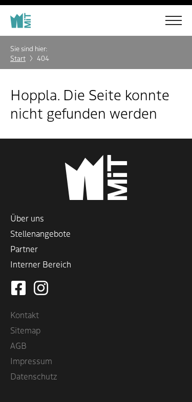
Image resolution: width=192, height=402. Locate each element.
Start (18, 58)
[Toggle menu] (166, 20)
